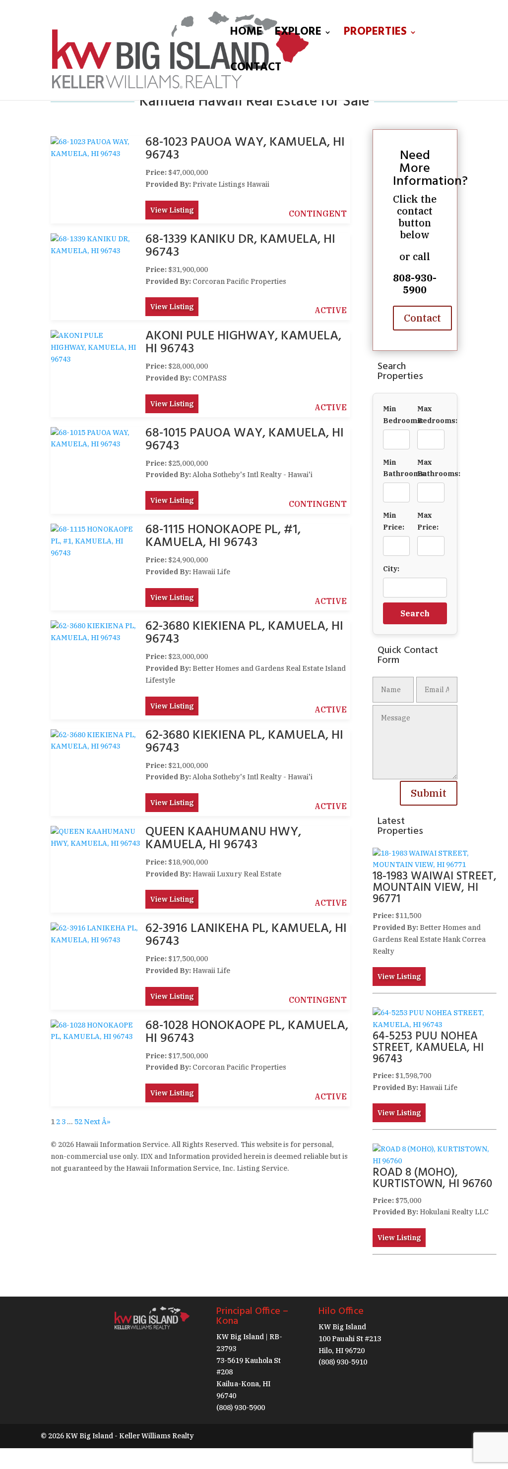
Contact (255, 70)
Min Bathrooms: (396, 468)
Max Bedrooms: (430, 414)
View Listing (171, 210)
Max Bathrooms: (430, 468)
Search (415, 613)
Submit (428, 793)
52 (78, 1121)
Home (246, 35)
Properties (375, 35)
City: (391, 568)
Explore (298, 35)
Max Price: (428, 521)
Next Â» (97, 1121)
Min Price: (393, 521)
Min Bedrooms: (396, 414)
